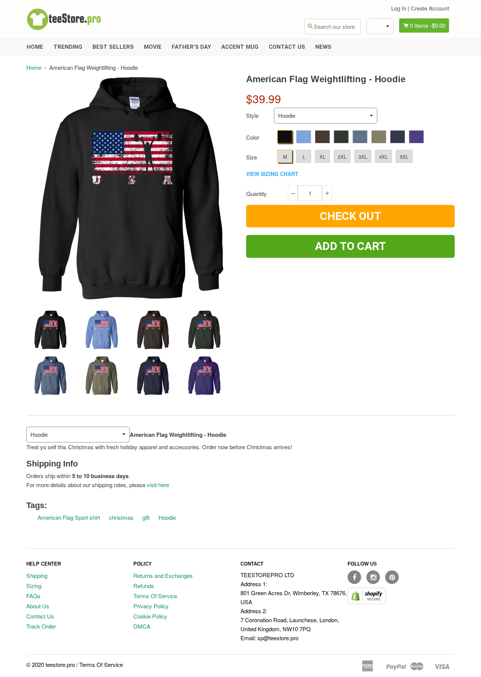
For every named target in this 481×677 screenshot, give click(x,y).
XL (322, 156)
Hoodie (167, 517)
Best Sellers (113, 47)
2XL (342, 156)
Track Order (41, 626)
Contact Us (287, 47)
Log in (398, 8)
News (323, 47)
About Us (37, 606)
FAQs (33, 596)
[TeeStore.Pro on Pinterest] (392, 577)
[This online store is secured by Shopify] (367, 602)
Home (35, 47)
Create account (430, 8)
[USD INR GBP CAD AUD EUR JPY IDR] (379, 26)
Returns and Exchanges (163, 575)
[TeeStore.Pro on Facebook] (354, 577)
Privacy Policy (151, 606)
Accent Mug (240, 47)
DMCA (141, 626)
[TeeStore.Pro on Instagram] (373, 577)
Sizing (33, 586)
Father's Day (191, 47)
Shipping (36, 575)
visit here (158, 485)
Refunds (143, 586)
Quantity (256, 193)
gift (146, 517)
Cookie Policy (150, 616)
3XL (362, 156)
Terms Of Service (155, 596)
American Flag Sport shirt (69, 517)
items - (427, 25)
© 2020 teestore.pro (50, 664)
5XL (404, 156)
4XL (383, 156)
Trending (67, 47)
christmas (121, 517)
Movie (153, 47)
